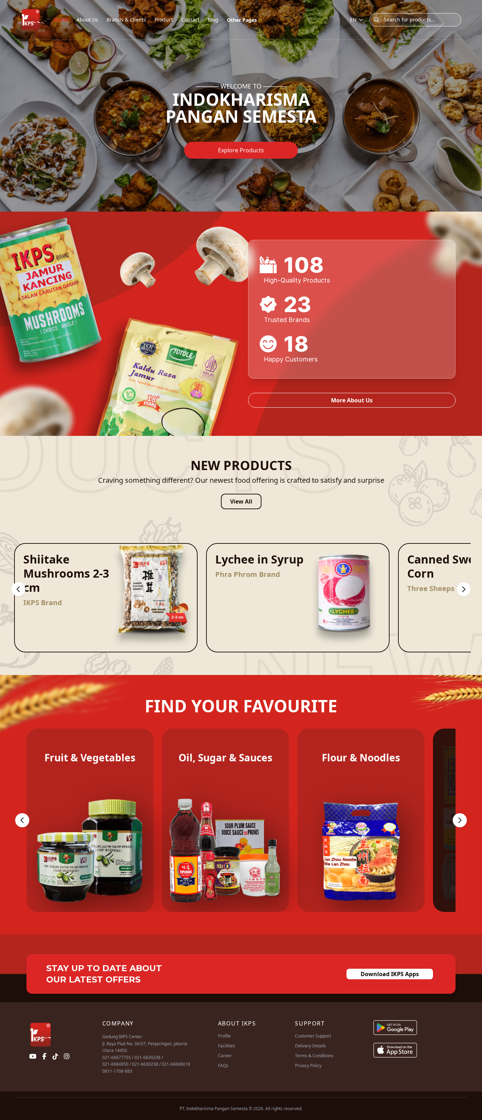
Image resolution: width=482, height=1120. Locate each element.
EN (353, 19)
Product (164, 19)
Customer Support (313, 1036)
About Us (87, 19)
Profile (224, 1036)
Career (225, 1056)
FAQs (223, 1066)
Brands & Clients (126, 19)
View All (241, 501)
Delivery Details (310, 1046)
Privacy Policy (308, 1066)
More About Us (352, 400)
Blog (213, 19)
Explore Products (241, 150)
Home (60, 19)
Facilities (226, 1046)
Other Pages (242, 20)
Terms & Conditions (314, 1056)
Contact (190, 19)
